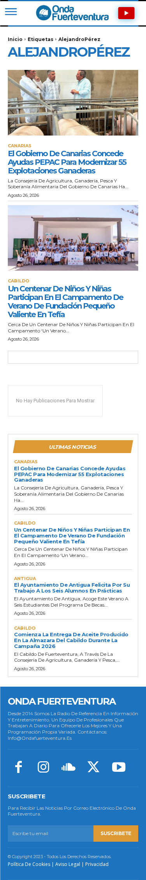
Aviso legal (67, 864)
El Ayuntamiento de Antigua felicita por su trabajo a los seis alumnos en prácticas (72, 588)
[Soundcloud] (68, 767)
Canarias (20, 145)
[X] (93, 767)
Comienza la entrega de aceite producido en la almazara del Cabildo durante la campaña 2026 (71, 640)
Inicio (15, 39)
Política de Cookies (29, 864)
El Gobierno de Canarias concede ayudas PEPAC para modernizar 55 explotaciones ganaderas (67, 162)
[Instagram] (43, 767)
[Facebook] (18, 767)
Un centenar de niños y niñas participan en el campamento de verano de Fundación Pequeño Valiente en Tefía (65, 301)
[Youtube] (118, 767)
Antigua (25, 578)
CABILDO (18, 281)
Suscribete (115, 833)
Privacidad (97, 864)
